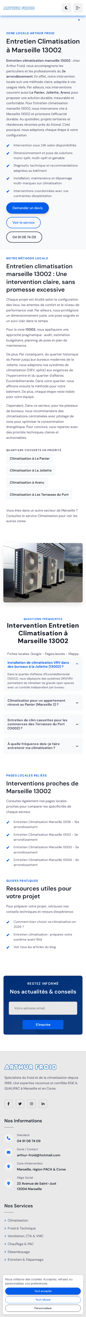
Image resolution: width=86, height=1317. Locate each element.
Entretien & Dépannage (25, 1259)
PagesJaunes (55, 654)
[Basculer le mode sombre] (66, 8)
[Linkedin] (43, 1104)
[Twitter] (20, 1104)
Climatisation (48, 516)
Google (35, 654)
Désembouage (19, 1252)
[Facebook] (8, 1104)
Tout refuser (43, 1299)
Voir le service (23, 222)
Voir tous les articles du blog (35, 947)
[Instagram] (31, 1104)
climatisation (52, 183)
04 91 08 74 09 (24, 237)
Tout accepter (43, 1291)
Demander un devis (28, 208)
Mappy (73, 654)
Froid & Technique (22, 1228)
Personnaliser (43, 1308)
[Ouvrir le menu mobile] (78, 8)
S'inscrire (43, 1024)
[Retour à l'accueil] (19, 8)
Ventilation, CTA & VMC (25, 1236)
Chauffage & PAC (21, 1244)
